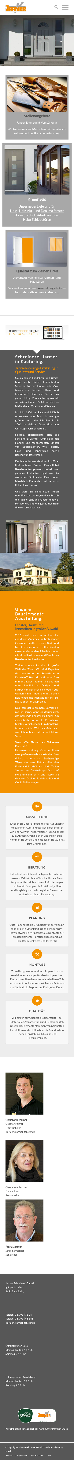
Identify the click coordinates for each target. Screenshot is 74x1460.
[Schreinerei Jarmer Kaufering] (31, 7)
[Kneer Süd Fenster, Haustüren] (37, 169)
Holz (13, 210)
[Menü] (63, 7)
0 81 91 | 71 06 (23, 1314)
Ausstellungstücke (50, 288)
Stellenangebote (37, 115)
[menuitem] (54, 7)
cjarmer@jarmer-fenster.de (20, 1131)
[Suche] (54, 7)
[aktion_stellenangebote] (37, 94)
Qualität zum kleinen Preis (37, 271)
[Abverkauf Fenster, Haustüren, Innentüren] (37, 249)
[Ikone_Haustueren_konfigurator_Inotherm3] (37, 333)
